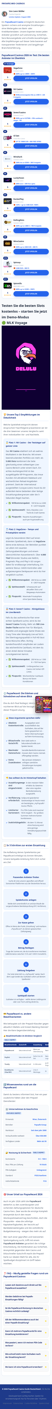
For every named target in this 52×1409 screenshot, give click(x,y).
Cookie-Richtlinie (31, 1403)
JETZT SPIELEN (31, 78)
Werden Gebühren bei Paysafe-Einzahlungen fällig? (19, 1298)
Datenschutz (18, 1403)
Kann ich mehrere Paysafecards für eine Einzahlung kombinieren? (23, 1332)
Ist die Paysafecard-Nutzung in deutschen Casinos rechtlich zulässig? (24, 1309)
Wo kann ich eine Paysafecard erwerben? (23, 1367)
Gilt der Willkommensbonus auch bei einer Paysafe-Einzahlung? (22, 1321)
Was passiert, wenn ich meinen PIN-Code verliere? (23, 1344)
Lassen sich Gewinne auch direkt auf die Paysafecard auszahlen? (23, 1286)
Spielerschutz (44, 1403)
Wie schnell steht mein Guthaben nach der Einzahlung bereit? (23, 1355)
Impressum (7, 1403)
